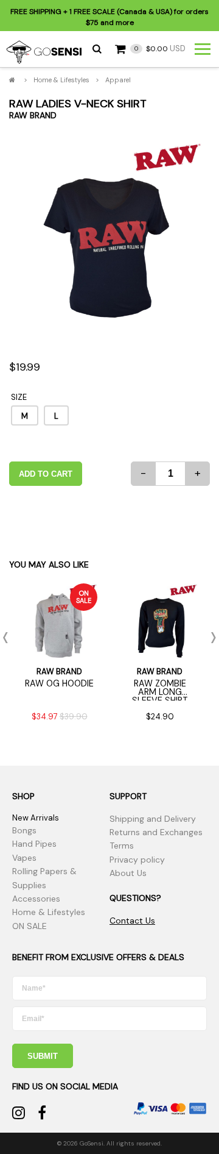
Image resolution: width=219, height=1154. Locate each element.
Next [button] (210, 637)
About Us (128, 872)
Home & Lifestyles (61, 80)
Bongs (24, 830)
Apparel (118, 80)
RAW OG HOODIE (59, 683)
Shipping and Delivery (152, 818)
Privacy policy (137, 859)
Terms (121, 845)
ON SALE (29, 926)
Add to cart (45, 474)
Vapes (24, 857)
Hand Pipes (34, 843)
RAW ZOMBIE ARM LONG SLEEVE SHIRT (160, 692)
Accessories (36, 898)
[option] (109, 234)
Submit (42, 1056)
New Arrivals (35, 818)
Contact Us (132, 920)
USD (160, 48)
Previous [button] (9, 637)
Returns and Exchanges (156, 832)
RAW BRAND (33, 115)
